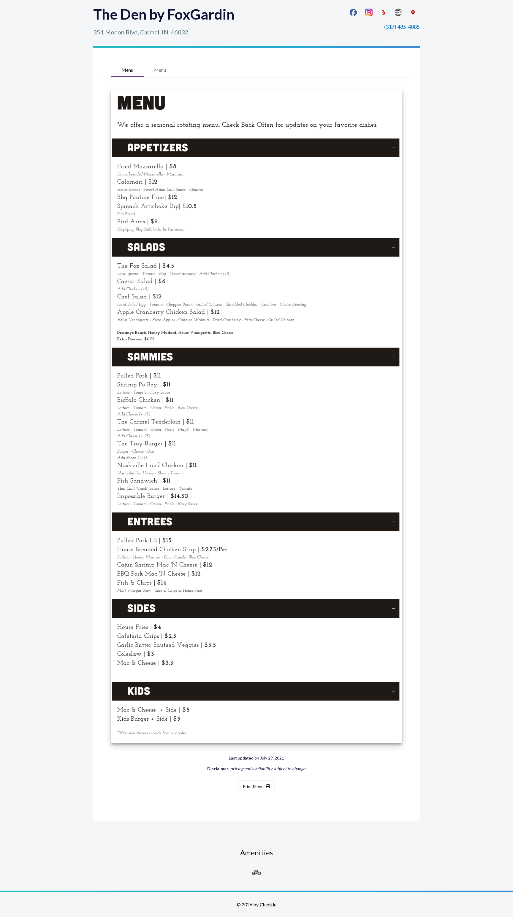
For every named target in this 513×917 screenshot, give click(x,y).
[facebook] (353, 12)
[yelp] (383, 12)
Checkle (268, 904)
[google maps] (413, 12)
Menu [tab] (127, 70)
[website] (398, 12)
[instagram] (368, 12)
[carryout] (256, 872)
